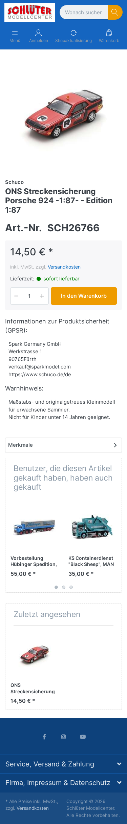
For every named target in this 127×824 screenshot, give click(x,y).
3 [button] (71, 587)
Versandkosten (64, 267)
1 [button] (56, 587)
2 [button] (63, 587)
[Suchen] (115, 12)
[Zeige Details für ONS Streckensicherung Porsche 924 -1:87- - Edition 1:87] (34, 654)
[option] (63, 113)
